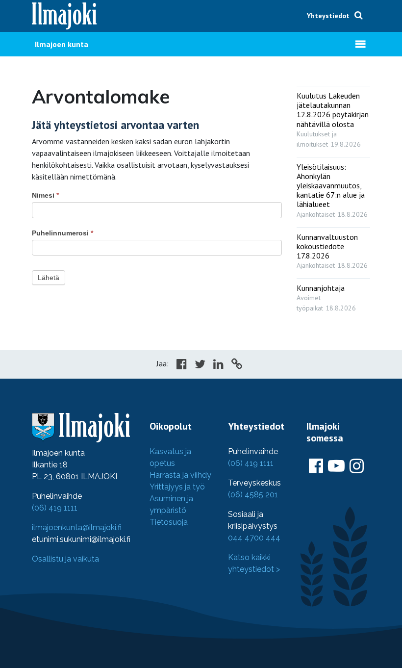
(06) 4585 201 (253, 494)
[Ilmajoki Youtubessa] (336, 466)
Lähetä (48, 278)
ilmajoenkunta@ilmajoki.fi (77, 527)
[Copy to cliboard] (236, 365)
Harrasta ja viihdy (180, 475)
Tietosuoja (169, 522)
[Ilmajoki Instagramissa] (356, 466)
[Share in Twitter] (200, 365)
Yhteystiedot (328, 15)
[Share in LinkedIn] (218, 365)
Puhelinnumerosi (62, 233)
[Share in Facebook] (181, 365)
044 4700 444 (254, 537)
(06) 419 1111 (54, 508)
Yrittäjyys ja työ (177, 486)
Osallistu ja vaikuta (65, 559)
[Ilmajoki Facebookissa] (316, 466)
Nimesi (45, 195)
